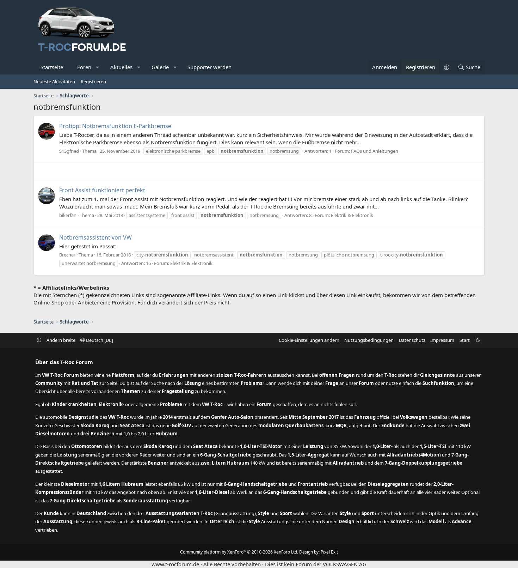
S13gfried (69, 151)
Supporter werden (209, 67)
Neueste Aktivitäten (54, 81)
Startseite (52, 67)
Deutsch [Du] (99, 340)
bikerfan (67, 215)
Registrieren (93, 81)
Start (465, 340)
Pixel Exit (329, 552)
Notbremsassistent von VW (95, 237)
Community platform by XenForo (239, 552)
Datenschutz (412, 340)
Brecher (67, 255)
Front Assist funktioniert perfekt (102, 190)
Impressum (442, 340)
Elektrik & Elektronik (352, 215)
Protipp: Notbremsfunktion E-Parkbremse (115, 126)
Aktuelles (121, 67)
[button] (97, 67)
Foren (84, 67)
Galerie (160, 67)
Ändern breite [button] (61, 340)
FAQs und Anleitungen (374, 151)
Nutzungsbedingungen (369, 340)
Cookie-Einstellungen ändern (309, 340)
